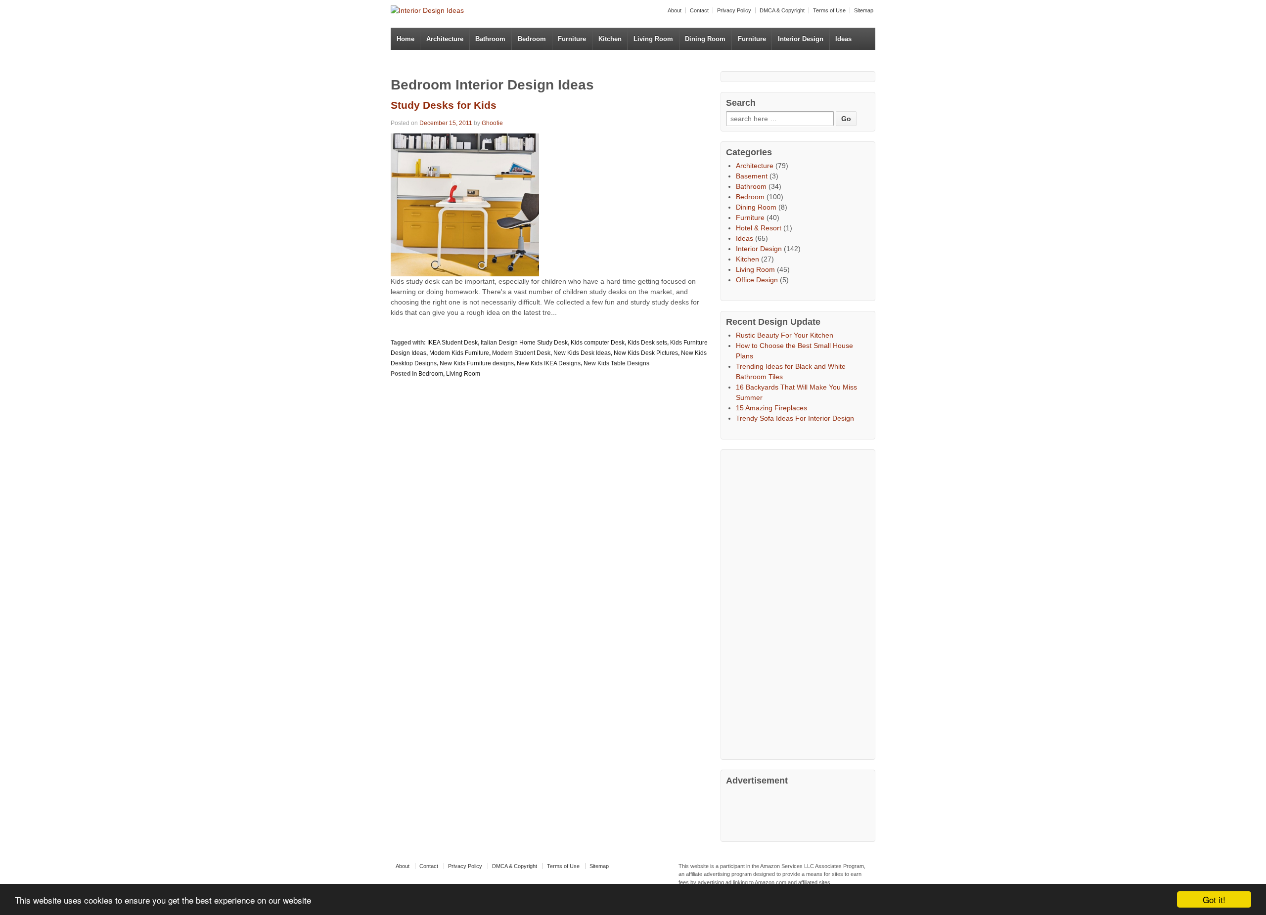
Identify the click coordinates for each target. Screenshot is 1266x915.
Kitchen (610, 39)
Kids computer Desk (598, 342)
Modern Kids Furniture (459, 352)
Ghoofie (492, 123)
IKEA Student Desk (452, 342)
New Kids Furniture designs (477, 363)
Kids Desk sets (647, 342)
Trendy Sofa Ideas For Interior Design (795, 418)
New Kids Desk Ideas (582, 352)
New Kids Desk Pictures (646, 352)
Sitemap (863, 10)
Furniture (572, 39)
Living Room (653, 39)
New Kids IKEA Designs (549, 363)
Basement (752, 176)
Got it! (1214, 899)
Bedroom (532, 39)
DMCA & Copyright (782, 10)
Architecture (444, 39)
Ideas (843, 39)
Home (405, 39)
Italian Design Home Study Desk (524, 342)
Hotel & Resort (758, 228)
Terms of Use (829, 10)
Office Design (757, 280)
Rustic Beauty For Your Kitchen (784, 335)
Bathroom (490, 39)
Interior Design (800, 39)
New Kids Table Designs (616, 363)
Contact (699, 10)
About (674, 10)
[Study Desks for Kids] (465, 204)
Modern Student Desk (521, 352)
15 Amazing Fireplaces (771, 408)
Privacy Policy (734, 10)
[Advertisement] (800, 603)
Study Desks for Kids (444, 105)
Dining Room (705, 39)
